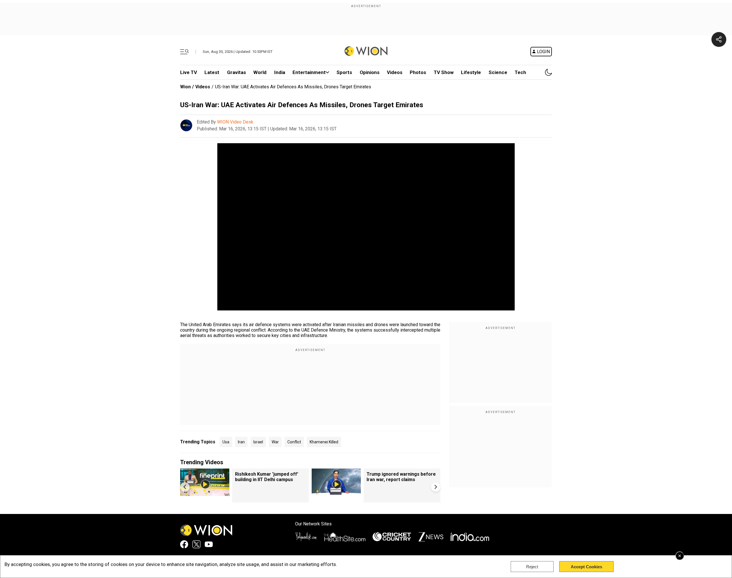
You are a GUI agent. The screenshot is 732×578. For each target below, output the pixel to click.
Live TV (188, 72)
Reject (532, 566)
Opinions (369, 72)
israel (258, 442)
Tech (520, 72)
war (275, 442)
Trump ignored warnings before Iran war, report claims (401, 476)
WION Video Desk (235, 122)
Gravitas (236, 72)
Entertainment (309, 72)
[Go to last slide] (185, 487)
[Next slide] (435, 487)
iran (241, 442)
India (279, 72)
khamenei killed (324, 442)
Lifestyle (471, 72)
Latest (211, 72)
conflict (294, 442)
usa (225, 442)
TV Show (443, 72)
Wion (185, 86)
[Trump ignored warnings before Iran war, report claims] (336, 493)
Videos (202, 86)
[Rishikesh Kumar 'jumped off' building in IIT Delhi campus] (204, 493)
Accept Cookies (586, 566)
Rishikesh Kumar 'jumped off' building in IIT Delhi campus (266, 476)
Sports (344, 72)
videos (394, 72)
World (259, 72)
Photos (418, 72)
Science (498, 72)
